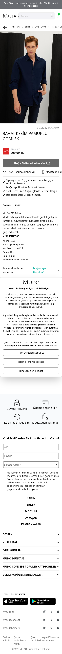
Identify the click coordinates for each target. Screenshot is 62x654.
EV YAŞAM (31, 518)
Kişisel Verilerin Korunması (50, 639)
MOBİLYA (31, 511)
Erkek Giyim (40, 27)
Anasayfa (16, 27)
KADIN (31, 498)
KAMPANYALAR (31, 524)
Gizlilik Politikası (7, 639)
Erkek (27, 27)
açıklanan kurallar (35, 485)
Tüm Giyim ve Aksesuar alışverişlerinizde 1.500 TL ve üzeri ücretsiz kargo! (31, 4)
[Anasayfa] (11, 16)
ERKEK (31, 504)
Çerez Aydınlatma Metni (20, 640)
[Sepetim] (58, 16)
